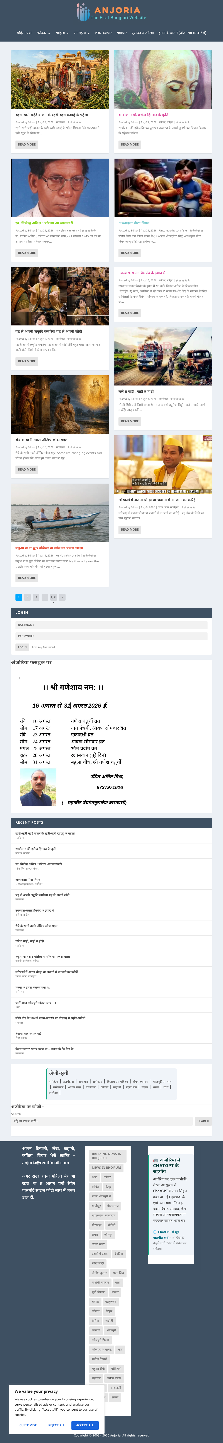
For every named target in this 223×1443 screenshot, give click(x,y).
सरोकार (41, 33)
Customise (28, 1425)
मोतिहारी (116, 1369)
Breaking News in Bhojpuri (106, 1156)
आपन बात (74, 1088)
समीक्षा (54, 1093)
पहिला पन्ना (24, 33)
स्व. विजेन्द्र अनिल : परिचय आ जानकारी (44, 223)
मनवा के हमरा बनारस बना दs (32, 988)
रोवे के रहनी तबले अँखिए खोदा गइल (41, 440)
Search (16, 1114)
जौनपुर (108, 1235)
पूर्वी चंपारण (98, 1292)
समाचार (122, 33)
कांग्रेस (95, 1187)
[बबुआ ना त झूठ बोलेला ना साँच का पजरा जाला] (60, 513)
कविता (162, 122)
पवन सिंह (118, 1273)
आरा (94, 1177)
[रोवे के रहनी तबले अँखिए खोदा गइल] (60, 404)
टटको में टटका (100, 1254)
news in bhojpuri (106, 1168)
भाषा (166, 507)
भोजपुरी (111, 1331)
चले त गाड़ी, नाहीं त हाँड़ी (136, 392)
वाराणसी (116, 1388)
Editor (31, 122)
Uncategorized (168, 231)
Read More (27, 145)
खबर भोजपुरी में (101, 1197)
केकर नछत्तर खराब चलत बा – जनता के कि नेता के (44, 1049)
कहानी (59, 556)
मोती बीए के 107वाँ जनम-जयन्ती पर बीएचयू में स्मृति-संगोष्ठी (50, 1018)
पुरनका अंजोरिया (143, 33)
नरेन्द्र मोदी (98, 1264)
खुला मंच (132, 1088)
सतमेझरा (80, 33)
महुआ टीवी (98, 1369)
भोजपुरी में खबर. (102, 1350)
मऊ (120, 1350)
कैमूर (108, 1187)
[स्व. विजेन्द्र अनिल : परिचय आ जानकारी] (60, 188)
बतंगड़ (95, 1302)
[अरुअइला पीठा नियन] (163, 188)
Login (22, 647)
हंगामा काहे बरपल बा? (28, 1034)
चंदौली (111, 1225)
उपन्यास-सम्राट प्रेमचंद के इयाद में (141, 273)
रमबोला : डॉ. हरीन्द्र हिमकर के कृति (143, 115)
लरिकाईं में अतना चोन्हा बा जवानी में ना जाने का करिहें (157, 500)
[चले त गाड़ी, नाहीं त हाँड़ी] (163, 356)
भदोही (109, 1321)
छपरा (95, 1235)
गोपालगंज (113, 1206)
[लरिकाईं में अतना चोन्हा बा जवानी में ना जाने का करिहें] (163, 464)
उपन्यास (91, 1088)
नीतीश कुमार (99, 1273)
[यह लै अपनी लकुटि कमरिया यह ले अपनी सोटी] (60, 296)
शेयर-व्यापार (103, 33)
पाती (117, 1283)
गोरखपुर (96, 1225)
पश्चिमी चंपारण (100, 1283)
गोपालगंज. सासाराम (103, 1216)
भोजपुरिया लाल (63, 231)
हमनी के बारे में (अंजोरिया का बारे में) (182, 33)
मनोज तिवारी (99, 1359)
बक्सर (115, 1292)
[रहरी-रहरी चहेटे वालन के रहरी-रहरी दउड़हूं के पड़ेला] (60, 79)
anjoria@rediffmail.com (45, 1163)
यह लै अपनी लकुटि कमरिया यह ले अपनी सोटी (48, 332)
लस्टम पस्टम (114, 1378)
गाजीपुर (96, 1206)
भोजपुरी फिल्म (100, 1340)
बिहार (109, 1311)
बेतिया (95, 1321)
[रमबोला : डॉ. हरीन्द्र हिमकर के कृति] (163, 79)
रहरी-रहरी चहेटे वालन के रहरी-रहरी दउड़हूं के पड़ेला (51, 115)
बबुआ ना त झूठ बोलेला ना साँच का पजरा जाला (49, 548)
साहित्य (60, 33)
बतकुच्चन (110, 1302)
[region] (57, 1409)
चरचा (160, 507)
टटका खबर (98, 1244)
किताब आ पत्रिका (118, 1082)
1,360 (54, 600)
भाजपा (96, 1331)
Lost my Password (43, 647)
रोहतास (96, 1378)
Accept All (85, 1425)
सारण (115, 1398)
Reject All (56, 1425)
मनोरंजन (19, 992)
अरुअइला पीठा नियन (133, 223)
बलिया (96, 1311)
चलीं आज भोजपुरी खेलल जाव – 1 (35, 1003)
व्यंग (166, 1088)
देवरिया (119, 1254)
